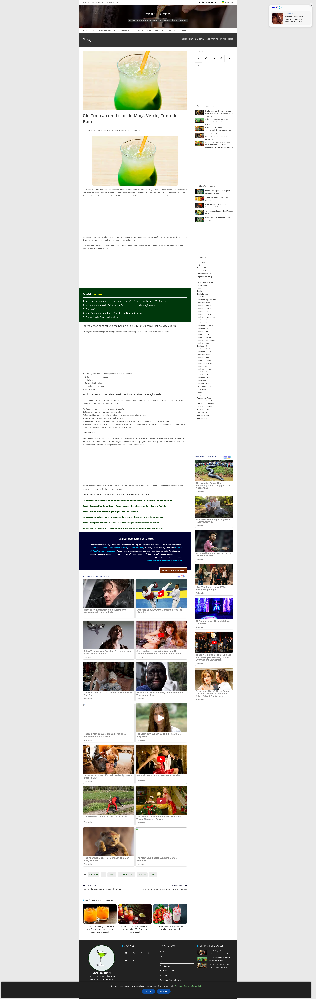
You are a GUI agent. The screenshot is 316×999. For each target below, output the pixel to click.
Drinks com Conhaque (205, 323)
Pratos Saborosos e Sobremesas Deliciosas (110, 548)
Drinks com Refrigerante (206, 340)
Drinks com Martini (204, 337)
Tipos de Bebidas (203, 415)
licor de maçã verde (126, 874)
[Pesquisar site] (230, 30)
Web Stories (165, 966)
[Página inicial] (177, 39)
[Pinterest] (221, 58)
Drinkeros (200, 288)
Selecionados (202, 412)
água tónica (93, 874)
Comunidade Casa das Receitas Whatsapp (164, 560)
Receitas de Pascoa (107, 551)
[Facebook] (206, 58)
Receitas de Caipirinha (205, 401)
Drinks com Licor (122, 130)
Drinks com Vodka (203, 357)
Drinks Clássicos (203, 297)
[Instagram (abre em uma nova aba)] (208, 2)
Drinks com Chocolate (205, 320)
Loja (161, 956)
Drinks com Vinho (203, 354)
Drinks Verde (202, 381)
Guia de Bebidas (203, 383)
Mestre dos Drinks (158, 14)
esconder (98, 294)
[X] (198, 58)
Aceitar (148, 991)
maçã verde (142, 874)
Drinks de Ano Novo (204, 363)
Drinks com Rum (203, 343)
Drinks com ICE (202, 331)
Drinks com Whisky (204, 360)
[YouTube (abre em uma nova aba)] (212, 2)
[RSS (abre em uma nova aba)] (215, 2)
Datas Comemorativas (205, 282)
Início (162, 951)
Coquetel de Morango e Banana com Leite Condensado (170, 927)
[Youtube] (228, 58)
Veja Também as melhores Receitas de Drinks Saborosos (113, 313)
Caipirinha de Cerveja (205, 277)
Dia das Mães (202, 285)
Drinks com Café (203, 311)
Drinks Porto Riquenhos (206, 375)
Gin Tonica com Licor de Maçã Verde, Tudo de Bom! (211, 39)
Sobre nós (164, 975)
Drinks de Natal (202, 366)
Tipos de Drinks (202, 418)
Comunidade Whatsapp (173, 570)
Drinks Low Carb (203, 372)
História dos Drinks (204, 386)
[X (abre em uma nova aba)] (199, 2)
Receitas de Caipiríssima (206, 404)
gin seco (112, 874)
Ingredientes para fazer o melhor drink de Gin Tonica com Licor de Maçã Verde (125, 301)
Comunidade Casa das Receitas (100, 317)
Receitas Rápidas (203, 409)
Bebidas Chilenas (203, 268)
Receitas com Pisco (204, 398)
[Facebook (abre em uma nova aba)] (203, 2)
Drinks (89, 130)
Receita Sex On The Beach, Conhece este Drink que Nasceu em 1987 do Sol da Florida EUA (123, 528)
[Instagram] (213, 58)
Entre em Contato (167, 970)
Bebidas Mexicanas (204, 274)
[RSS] (198, 65)
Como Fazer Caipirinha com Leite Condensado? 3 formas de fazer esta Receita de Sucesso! (123, 517)
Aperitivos (201, 262)
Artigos (199, 265)
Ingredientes (201, 389)
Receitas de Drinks (136, 548)
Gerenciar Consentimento (170, 980)
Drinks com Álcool (203, 302)
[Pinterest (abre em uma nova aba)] (206, 2)
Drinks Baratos (202, 294)
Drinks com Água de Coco (206, 300)
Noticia (137, 130)
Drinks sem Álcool (203, 378)
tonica (152, 874)
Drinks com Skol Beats (205, 349)
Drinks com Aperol (204, 305)
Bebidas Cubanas (203, 271)
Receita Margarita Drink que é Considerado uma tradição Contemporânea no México (121, 523)
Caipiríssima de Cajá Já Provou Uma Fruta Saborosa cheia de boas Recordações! (100, 929)
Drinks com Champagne (206, 317)
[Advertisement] (135, 217)
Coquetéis (201, 279)
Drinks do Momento (204, 369)
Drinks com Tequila (204, 352)
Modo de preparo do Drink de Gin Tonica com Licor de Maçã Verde (119, 305)
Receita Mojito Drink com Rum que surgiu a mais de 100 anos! (110, 511)
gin (103, 874)
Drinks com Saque (203, 346)
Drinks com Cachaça (204, 308)
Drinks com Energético (205, 326)
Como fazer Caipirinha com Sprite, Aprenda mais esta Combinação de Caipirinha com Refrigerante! (127, 500)
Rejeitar (163, 991)
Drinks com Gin (103, 130)
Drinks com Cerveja (204, 314)
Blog (161, 961)
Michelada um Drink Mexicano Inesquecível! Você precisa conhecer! (135, 929)
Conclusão (89, 309)
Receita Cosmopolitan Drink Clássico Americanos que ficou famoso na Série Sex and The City (124, 506)
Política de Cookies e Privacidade (188, 986)
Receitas (200, 395)
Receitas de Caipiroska (205, 406)
